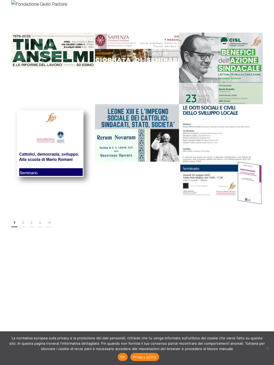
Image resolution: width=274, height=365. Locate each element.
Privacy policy (145, 357)
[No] (267, 348)
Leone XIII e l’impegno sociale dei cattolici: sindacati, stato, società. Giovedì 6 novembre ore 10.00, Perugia (137, 127)
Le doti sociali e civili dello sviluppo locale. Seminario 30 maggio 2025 (221, 148)
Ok (122, 357)
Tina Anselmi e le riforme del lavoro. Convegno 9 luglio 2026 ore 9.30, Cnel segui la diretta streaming (53, 44)
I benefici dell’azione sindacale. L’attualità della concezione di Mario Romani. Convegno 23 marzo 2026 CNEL (221, 62)
